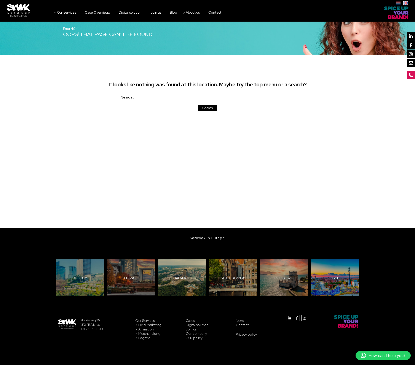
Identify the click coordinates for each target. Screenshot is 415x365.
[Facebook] (411, 45)
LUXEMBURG (182, 278)
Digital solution (130, 12)
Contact (214, 12)
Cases (190, 320)
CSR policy (194, 338)
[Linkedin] (411, 36)
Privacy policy (246, 334)
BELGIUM (80, 278)
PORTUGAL (284, 278)
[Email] (411, 63)
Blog (173, 12)
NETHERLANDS (233, 278)
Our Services (145, 320)
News (240, 320)
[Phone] (411, 75)
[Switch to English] (405, 2)
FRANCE (131, 278)
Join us (155, 12)
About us (193, 12)
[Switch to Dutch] (398, 2)
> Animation (144, 329)
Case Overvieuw (97, 12)
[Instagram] (411, 54)
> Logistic (142, 338)
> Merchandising (147, 333)
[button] (383, 355)
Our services (66, 12)
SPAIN (335, 278)
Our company (196, 333)
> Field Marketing (148, 325)
